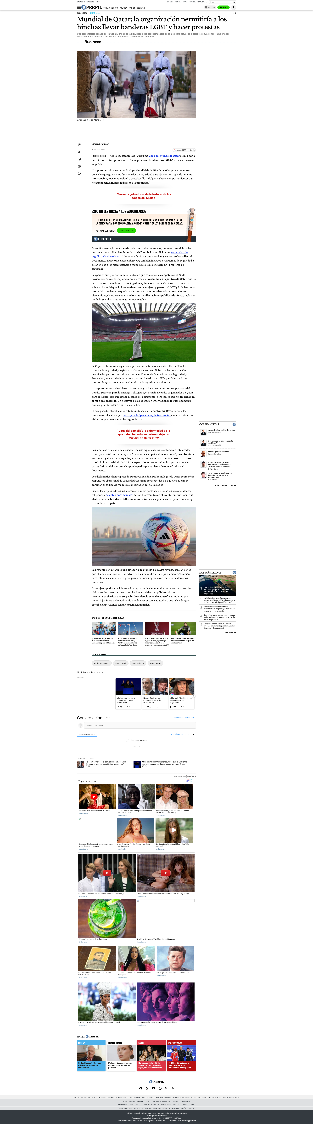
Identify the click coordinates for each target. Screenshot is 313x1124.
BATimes (175, 1101)
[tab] (87, 735)
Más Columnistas (224, 486)
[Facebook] (140, 1088)
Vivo (224, 1097)
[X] (147, 1088)
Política (123, 8)
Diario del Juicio (233, 1097)
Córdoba (150, 1097)
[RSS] (166, 1088)
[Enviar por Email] (79, 166)
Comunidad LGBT (138, 663)
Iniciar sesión (179, 717)
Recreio (185, 1105)
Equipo (164, 1108)
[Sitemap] (172, 1088)
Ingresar (211, 7)
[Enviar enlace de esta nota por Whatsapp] (79, 159)
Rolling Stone (166, 1105)
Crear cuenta (189, 717)
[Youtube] (153, 1088)
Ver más (229, 633)
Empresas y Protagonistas (182, 1097)
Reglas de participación (177, 1108)
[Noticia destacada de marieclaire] (121, 1043)
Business (170, 2)
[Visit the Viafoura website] (190, 776)
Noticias (178, 2)
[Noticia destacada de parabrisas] (181, 1043)
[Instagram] (160, 1088)
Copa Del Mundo (120, 663)
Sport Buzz (177, 1105)
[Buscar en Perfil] (234, 2)
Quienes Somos (134, 1108)
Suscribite (223, 7)
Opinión (132, 8)
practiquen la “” (147, 415)
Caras (185, 2)
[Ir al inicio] (91, 7)
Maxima (192, 1105)
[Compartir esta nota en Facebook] (79, 144)
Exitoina (211, 1097)
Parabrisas (157, 1101)
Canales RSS (123, 1108)
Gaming (218, 1097)
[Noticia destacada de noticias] (91, 1043)
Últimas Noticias (110, 8)
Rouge (164, 1101)
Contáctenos (146, 1108)
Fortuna (148, 1101)
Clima (130, 1097)
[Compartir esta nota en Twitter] (79, 152)
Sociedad (141, 8)
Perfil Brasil (202, 2)
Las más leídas (210, 572)
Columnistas (209, 424)
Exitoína (193, 2)
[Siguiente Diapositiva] (193, 696)
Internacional (121, 1097)
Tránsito (191, 1108)
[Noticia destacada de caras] (151, 1043)
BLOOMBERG (82, 13)
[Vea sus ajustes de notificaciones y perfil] (233, 7)
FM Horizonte (185, 1101)
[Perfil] (92, 1037)
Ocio (143, 1097)
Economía (102, 1097)
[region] (136, 747)
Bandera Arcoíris (155, 663)
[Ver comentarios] (234, 13)
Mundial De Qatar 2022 (102, 663)
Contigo (138, 1105)
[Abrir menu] (79, 7)
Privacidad (157, 1108)
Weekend (140, 1101)
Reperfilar (159, 1097)
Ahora (76, 1097)
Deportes (137, 1097)
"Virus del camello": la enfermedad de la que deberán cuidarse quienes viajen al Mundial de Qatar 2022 (143, 434)
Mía (169, 1101)
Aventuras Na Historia (151, 1105)
